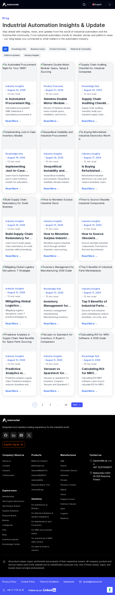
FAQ (4, 530)
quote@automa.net (92, 581)
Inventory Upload (10, 539)
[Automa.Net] (10, 4)
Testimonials (8, 475)
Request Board (9, 515)
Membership (8, 496)
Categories (7, 525)
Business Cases (38, 49)
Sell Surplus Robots (11, 506)
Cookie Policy (28, 581)
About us (6, 461)
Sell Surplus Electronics (13, 501)
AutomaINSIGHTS (39, 470)
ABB (62, 461)
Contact (6, 465)
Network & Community (81, 49)
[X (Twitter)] (29, 435)
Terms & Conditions (49, 581)
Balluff (63, 489)
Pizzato (63, 480)
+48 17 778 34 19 (15, 590)
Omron (63, 465)
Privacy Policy (9, 581)
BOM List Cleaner (39, 461)
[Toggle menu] (110, 4)
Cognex (64, 513)
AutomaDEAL (37, 480)
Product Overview (58, 49)
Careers (6, 470)
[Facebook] (5, 435)
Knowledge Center (11, 544)
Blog (4, 534)
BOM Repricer (37, 465)
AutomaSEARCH (38, 475)
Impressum (69, 581)
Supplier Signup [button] (11, 444)
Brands (5, 520)
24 (66, 404)
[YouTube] (21, 435)
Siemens (64, 475)
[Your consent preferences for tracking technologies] (110, 590)
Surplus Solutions (10, 511)
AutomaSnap (37, 489)
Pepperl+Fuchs (67, 499)
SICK (62, 508)
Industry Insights (32, 55)
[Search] (84, 4)
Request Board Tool (40, 485)
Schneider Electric (69, 470)
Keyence (64, 518)
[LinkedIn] (13, 435)
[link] (11, 420)
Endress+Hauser (68, 504)
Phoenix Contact (68, 485)
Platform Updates (12, 55)
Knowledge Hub (19, 49)
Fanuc (63, 494)
